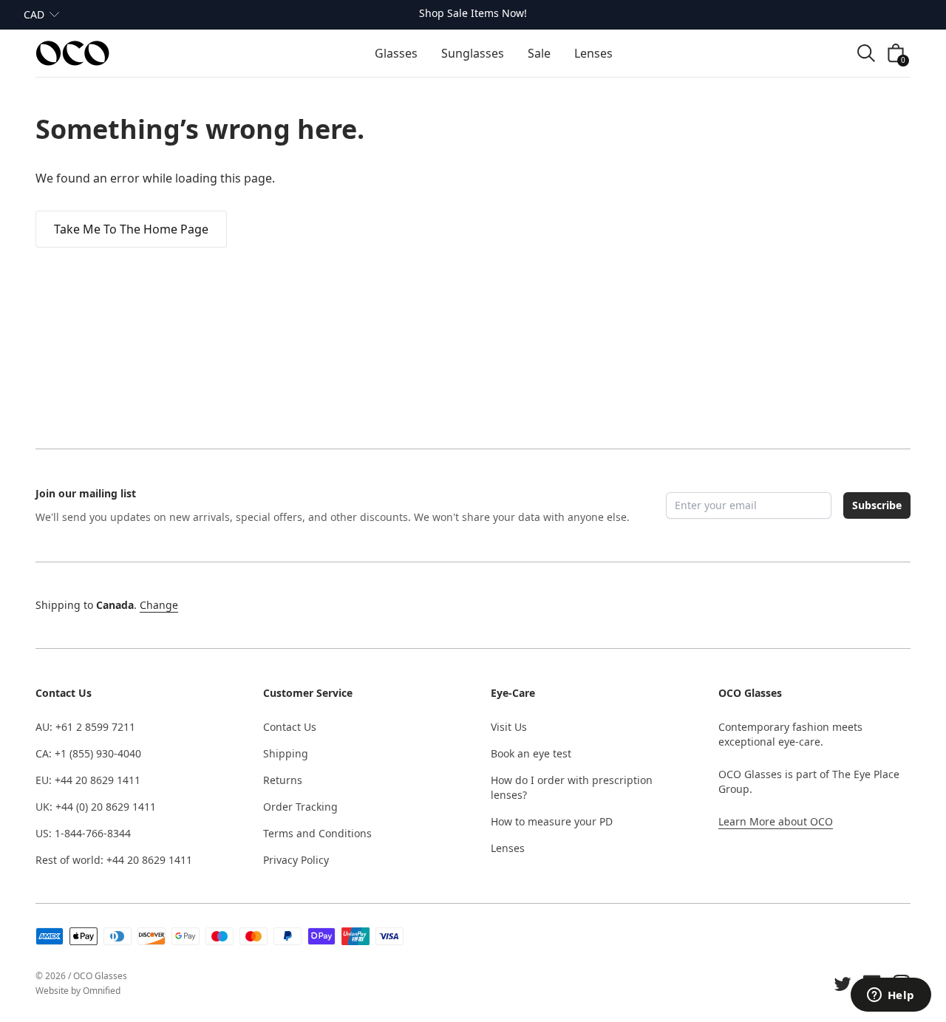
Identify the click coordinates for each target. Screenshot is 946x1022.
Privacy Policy (296, 860)
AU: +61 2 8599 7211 (85, 727)
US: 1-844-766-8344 (83, 833)
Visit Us (509, 727)
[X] (842, 983)
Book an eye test (531, 753)
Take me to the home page (131, 229)
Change (159, 605)
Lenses (508, 848)
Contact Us (289, 727)
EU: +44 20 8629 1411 (87, 780)
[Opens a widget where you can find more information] (890, 996)
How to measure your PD (552, 821)
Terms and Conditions (317, 833)
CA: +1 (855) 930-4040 (88, 753)
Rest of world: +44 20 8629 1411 (113, 860)
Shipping (285, 753)
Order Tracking (300, 807)
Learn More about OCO (775, 821)
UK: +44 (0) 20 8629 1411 (95, 807)
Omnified (101, 990)
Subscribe (877, 505)
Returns (282, 780)
